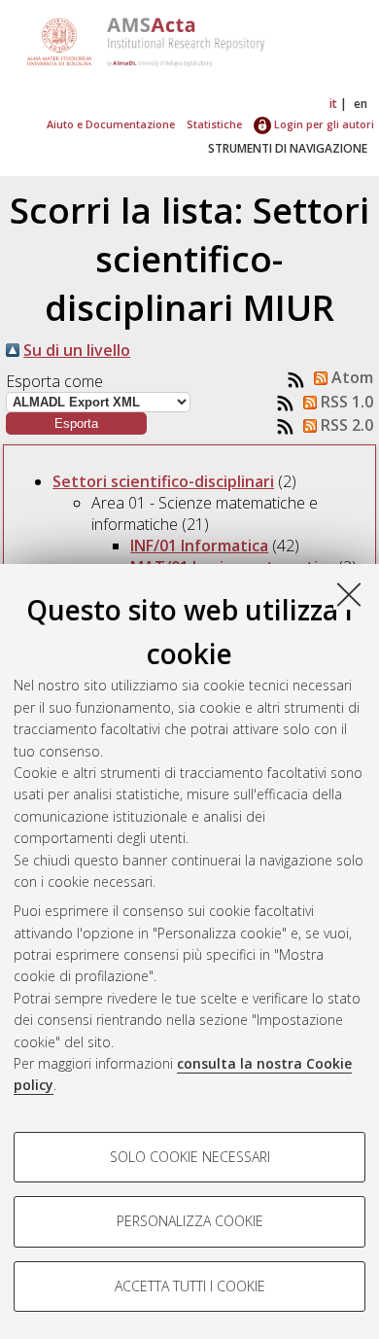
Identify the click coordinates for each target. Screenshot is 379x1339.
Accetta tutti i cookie (190, 1286)
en (360, 103)
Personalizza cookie (190, 1221)
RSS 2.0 (345, 425)
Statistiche (214, 124)
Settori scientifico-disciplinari (163, 481)
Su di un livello (76, 350)
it (333, 103)
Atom (350, 377)
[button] (76, 423)
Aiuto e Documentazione (111, 124)
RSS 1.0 (345, 401)
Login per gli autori (322, 124)
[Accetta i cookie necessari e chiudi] (348, 594)
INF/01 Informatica (199, 545)
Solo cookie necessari (190, 1156)
